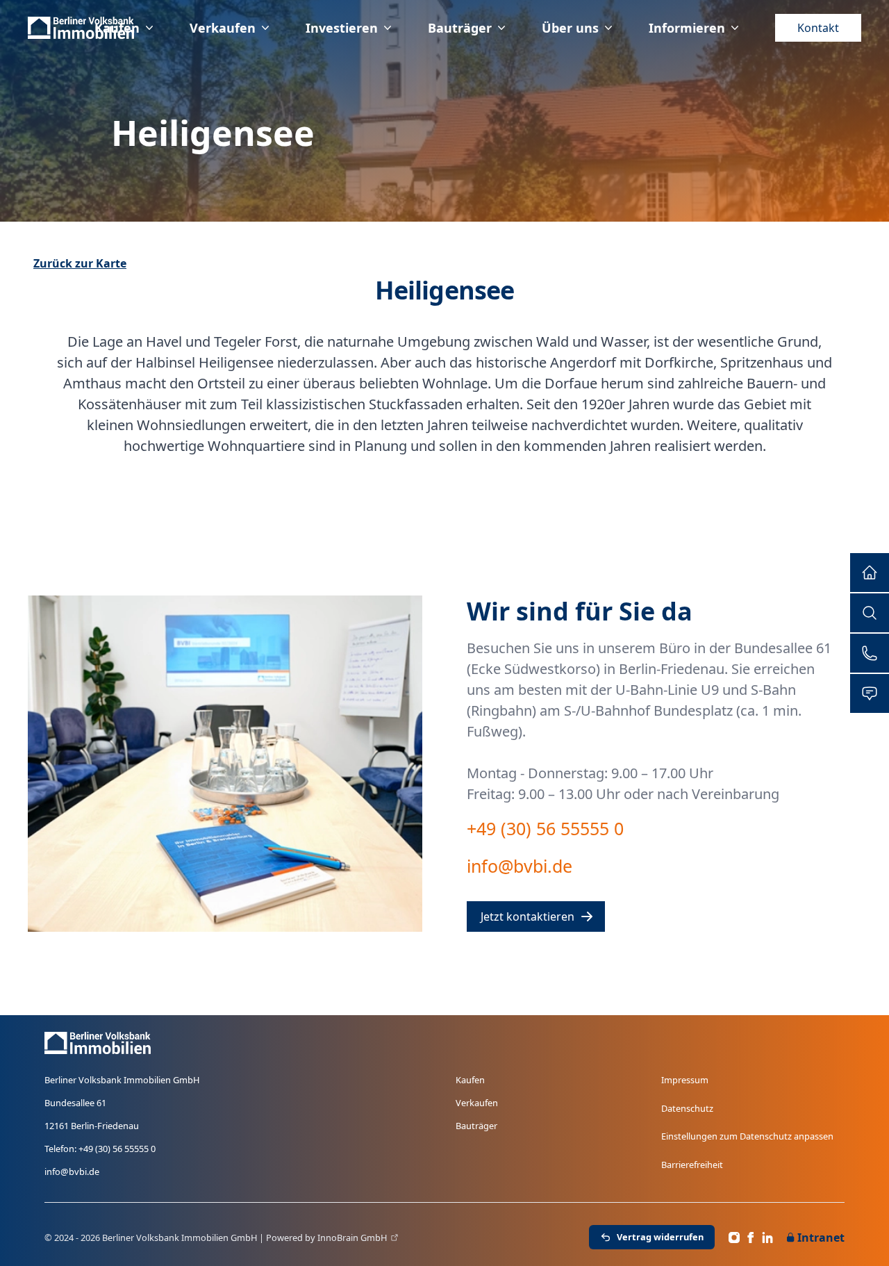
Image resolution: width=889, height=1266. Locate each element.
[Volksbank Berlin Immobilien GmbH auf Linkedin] (767, 1237)
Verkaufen (223, 27)
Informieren (687, 27)
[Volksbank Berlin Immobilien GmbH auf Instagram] (734, 1237)
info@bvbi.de (71, 1171)
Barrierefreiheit (692, 1164)
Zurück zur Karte (79, 263)
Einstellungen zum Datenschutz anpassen (747, 1136)
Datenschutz (687, 1108)
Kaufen (117, 27)
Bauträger (460, 27)
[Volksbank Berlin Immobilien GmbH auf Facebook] (750, 1237)
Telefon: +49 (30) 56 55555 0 (100, 1148)
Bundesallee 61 (75, 1102)
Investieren (342, 27)
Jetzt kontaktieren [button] (527, 916)
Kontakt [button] (818, 27)
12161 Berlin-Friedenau (91, 1125)
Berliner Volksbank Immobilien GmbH (121, 1080)
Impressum (684, 1080)
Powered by (326, 1237)
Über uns (570, 27)
